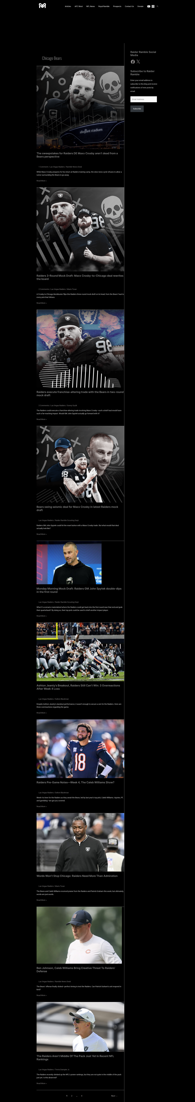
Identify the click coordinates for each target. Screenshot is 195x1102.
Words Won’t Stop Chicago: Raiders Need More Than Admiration (77, 875)
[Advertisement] (97, 28)
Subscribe (137, 109)
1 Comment (43, 167)
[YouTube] (148, 6)
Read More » (42, 180)
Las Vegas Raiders (57, 167)
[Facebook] (132, 61)
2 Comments (44, 289)
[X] (138, 61)
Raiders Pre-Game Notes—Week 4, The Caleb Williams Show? (75, 782)
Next (114, 1096)
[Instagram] (153, 6)
